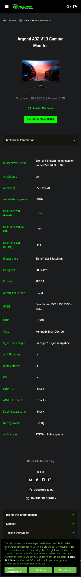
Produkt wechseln (43, 108)
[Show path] (20, 20)
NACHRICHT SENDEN (43, 498)
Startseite (12, 20)
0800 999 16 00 (43, 489)
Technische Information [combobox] (20, 140)
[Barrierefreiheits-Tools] (69, 6)
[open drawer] (7, 6)
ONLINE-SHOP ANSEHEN (40, 119)
